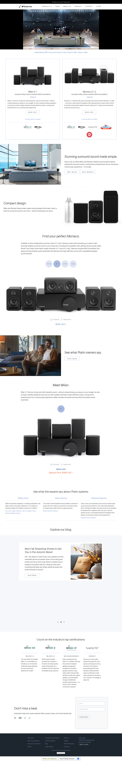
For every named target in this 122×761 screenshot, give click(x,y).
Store (98, 6)
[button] (3, 2)
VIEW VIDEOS (72, 358)
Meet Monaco (88, 172)
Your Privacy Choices (67, 759)
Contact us (67, 746)
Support (89, 6)
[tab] (49, 264)
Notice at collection (50, 759)
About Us (67, 6)
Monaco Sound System (34, 743)
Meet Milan (72, 172)
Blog (58, 6)
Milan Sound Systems (34, 741)
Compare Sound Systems (52, 738)
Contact (78, 6)
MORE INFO (32, 112)
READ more (32, 573)
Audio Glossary (49, 746)
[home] (25, 6)
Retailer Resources (69, 743)
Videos (29, 746)
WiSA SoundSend (50, 741)
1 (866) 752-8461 (84, 744)
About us (66, 738)
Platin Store (31, 738)
